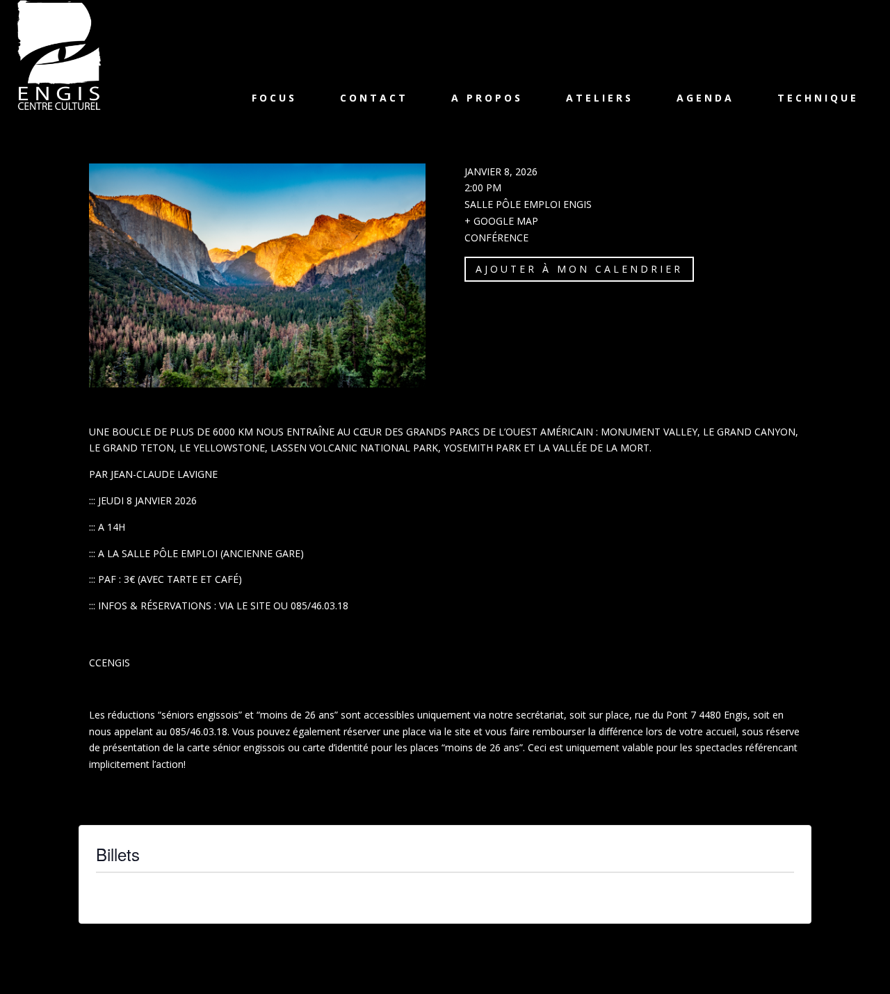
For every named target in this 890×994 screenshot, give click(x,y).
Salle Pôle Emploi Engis (528, 204)
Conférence (496, 237)
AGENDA (705, 97)
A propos (487, 97)
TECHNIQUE (818, 97)
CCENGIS (109, 662)
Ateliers (599, 97)
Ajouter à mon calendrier (579, 268)
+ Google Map (501, 220)
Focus (274, 97)
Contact (374, 97)
